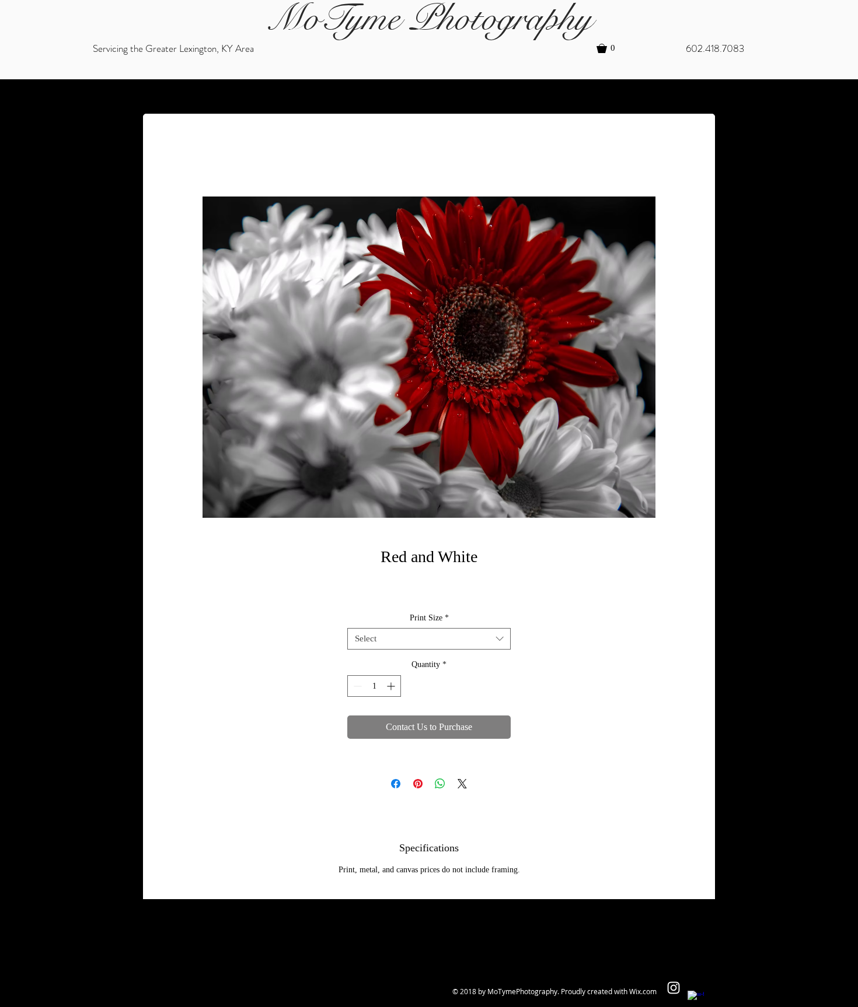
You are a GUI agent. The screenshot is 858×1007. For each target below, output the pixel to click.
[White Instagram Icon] (673, 988)
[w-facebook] (696, 999)
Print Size (429, 617)
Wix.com (643, 991)
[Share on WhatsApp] (440, 784)
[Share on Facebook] (396, 784)
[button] (611, 48)
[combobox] (429, 639)
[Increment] (392, 686)
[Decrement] (356, 686)
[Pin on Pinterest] (418, 784)
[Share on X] (462, 784)
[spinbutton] (374, 686)
